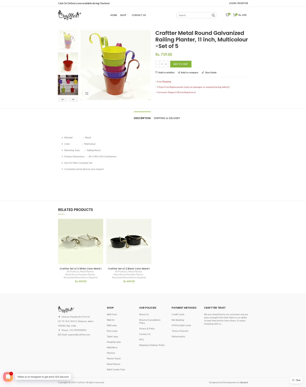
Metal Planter (87, 271)
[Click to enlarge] (87, 94)
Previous (63, 99)
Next (73, 99)
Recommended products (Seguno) (81, 277)
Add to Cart (180, 64)
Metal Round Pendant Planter (80, 274)
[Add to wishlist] (101, 224)
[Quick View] (101, 238)
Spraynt (244, 382)
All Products (73, 271)
